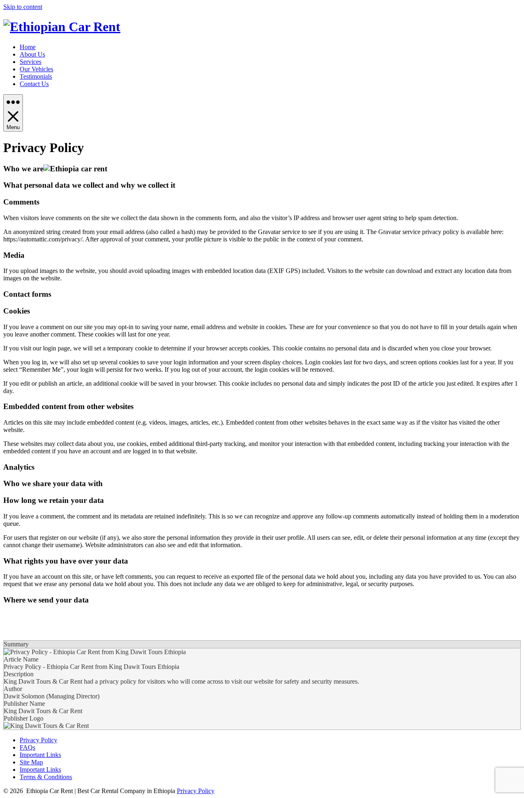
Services (30, 61)
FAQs (27, 747)
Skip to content (22, 6)
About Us (32, 54)
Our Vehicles (36, 69)
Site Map (31, 762)
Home (28, 46)
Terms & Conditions (46, 776)
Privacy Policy (38, 740)
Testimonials (36, 76)
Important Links (40, 754)
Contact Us (34, 83)
